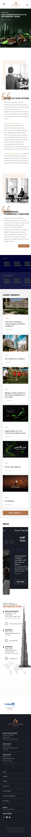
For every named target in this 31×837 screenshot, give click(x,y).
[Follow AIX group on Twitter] (4, 811)
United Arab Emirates (16, 618)
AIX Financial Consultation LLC (13, 123)
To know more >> (24, 245)
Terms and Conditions (9, 790)
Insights (5, 770)
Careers (5, 775)
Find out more (6, 19)
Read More (13, 581)
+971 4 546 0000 (8, 803)
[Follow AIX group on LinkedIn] (7, 811)
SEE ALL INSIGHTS (14, 513)
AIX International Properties (12, 153)
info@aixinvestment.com (12, 612)
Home (4, 766)
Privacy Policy (7, 785)
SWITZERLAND (13, 634)
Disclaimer (6, 795)
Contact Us (6, 780)
